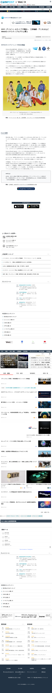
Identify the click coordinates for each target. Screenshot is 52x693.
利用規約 (44, 668)
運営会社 (44, 672)
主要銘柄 (19, 7)
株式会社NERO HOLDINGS (25, 285)
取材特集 (25, 7)
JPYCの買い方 (7, 325)
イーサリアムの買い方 (9, 329)
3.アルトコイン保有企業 (37, 516)
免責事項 (32, 668)
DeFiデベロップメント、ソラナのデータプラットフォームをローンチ (19, 392)
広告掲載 (8, 668)
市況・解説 (12, 7)
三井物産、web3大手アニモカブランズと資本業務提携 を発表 (23, 184)
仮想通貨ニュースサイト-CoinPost (28, 684)
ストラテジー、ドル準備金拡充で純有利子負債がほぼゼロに (16, 492)
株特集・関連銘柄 (31, 4)
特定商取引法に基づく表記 (14, 677)
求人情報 (20, 668)
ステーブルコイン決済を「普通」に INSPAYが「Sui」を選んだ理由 (27, 294)
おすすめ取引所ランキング (12, 245)
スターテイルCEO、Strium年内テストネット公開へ (38, 435)
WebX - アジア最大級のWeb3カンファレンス (37, 677)
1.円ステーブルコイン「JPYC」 (13, 516)
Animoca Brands (8, 38)
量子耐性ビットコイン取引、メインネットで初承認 (14, 402)
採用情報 (48, 7)
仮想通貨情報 (38, 36)
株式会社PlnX (22, 302)
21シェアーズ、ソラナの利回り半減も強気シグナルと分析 (16, 441)
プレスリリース (33, 7)
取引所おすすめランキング (10, 316)
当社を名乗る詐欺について (20, 673)
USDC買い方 (14, 4)
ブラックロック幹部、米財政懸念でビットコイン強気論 (15, 378)
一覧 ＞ (49, 355)
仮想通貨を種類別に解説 (11, 236)
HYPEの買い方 (7, 335)
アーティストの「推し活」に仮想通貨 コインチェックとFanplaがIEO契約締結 (27, 117)
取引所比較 (41, 7)
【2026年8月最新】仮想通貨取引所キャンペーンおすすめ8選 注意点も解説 (20, 387)
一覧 (48, 254)
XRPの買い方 (7, 332)
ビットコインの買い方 (11, 240)
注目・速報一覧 (45, 512)
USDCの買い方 (7, 322)
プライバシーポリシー (32, 672)
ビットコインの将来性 (5, 4)
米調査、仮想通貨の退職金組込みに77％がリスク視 (14, 451)
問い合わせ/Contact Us (8, 672)
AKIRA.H (4, 36)
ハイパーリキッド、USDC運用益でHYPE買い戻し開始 (39, 485)
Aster (20, 298)
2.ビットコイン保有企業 (26, 516)
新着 (6, 7)
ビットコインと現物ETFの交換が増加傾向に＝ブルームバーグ (13, 485)
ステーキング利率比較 (22, 4)
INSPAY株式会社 (23, 292)
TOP (2, 7)
